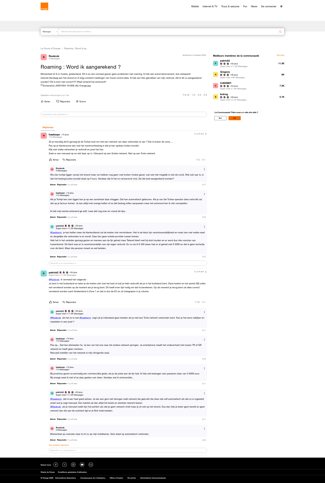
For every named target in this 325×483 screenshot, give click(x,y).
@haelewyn (56, 232)
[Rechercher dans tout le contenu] (280, 31)
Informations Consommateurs (153, 478)
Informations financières (65, 478)
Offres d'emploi (116, 478)
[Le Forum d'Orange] (44, 6)
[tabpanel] (124, 293)
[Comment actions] (206, 134)
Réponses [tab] (48, 127)
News (254, 6)
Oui (234, 118)
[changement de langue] (281, 6)
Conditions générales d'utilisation (72, 472)
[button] (66, 86)
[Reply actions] (204, 169)
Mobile (195, 6)
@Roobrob (54, 279)
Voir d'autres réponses (59, 445)
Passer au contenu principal (13, 2)
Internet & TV (210, 6)
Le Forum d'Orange (50, 48)
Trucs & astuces (230, 6)
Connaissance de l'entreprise (92, 478)
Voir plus (280, 55)
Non (220, 118)
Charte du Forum (48, 472)
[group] (186, 95)
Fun (245, 6)
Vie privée (131, 478)
